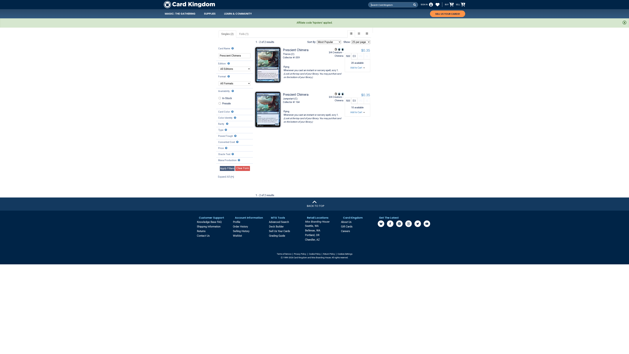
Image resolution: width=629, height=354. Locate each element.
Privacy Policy (300, 254)
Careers (345, 231)
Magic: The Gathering (180, 14)
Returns (201, 231)
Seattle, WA (312, 225)
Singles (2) (227, 34)
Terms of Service (284, 254)
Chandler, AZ (312, 239)
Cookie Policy (315, 254)
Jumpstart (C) (290, 98)
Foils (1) (243, 34)
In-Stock (227, 98)
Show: (347, 42)
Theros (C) (288, 54)
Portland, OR (312, 235)
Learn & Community (238, 14)
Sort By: (311, 42)
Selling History (241, 231)
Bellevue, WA (312, 230)
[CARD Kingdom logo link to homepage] (189, 4)
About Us (346, 222)
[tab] (228, 34)
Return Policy (329, 254)
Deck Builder (276, 226)
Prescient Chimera (295, 50)
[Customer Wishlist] (437, 5)
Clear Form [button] (242, 168)
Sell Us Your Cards (279, 231)
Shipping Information (208, 226)
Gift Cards (347, 226)
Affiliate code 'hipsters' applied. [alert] (315, 22)
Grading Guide (277, 235)
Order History (240, 226)
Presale (226, 103)
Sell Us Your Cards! (447, 14)
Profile (236, 222)
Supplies (210, 14)
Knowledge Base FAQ (209, 222)
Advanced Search (279, 222)
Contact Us (203, 235)
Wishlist (237, 235)
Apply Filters (227, 168)
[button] (367, 34)
